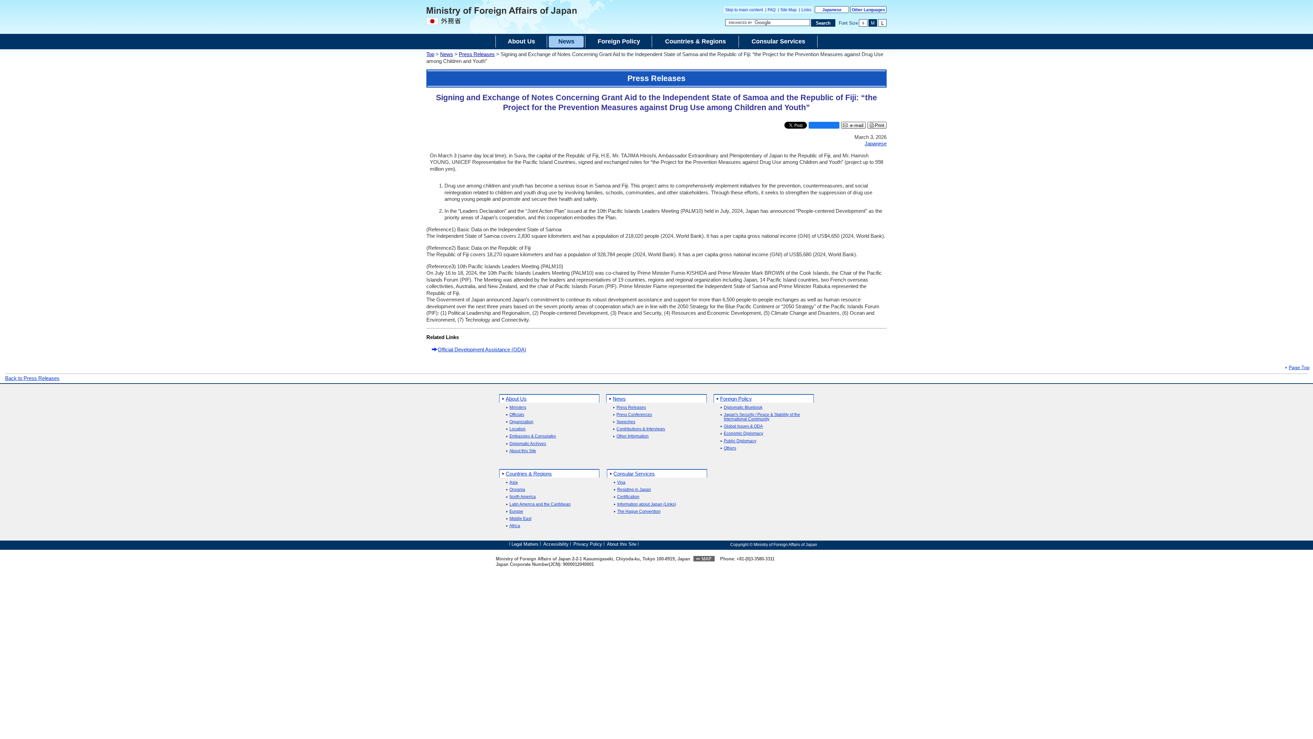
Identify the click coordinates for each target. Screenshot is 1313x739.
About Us (516, 399)
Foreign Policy (736, 399)
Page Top (1299, 367)
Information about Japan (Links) (646, 504)
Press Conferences (634, 415)
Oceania (517, 490)
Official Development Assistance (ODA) (482, 349)
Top (430, 54)
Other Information (632, 436)
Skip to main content (744, 10)
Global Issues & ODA (743, 426)
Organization (521, 422)
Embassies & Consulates (532, 436)
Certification (628, 497)
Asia (513, 482)
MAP (707, 558)
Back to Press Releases (32, 378)
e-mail (856, 125)
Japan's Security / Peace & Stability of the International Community (762, 417)
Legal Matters (525, 544)
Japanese (831, 10)
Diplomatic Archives (527, 444)
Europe (516, 511)
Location (517, 429)
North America (522, 497)
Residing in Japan (634, 490)
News (446, 54)
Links (806, 10)
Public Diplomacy (740, 441)
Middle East (520, 519)
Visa (621, 482)
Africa (514, 526)
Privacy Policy (587, 544)
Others (730, 448)
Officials (516, 415)
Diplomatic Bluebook (743, 407)
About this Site (522, 451)
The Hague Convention (639, 511)
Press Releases (477, 54)
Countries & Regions (529, 474)
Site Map (788, 10)
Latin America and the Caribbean (540, 504)
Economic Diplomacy (743, 433)
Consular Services (634, 474)
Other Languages (868, 10)
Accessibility (556, 544)
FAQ (771, 10)
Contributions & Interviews (640, 429)
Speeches (625, 422)
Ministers (517, 407)
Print (879, 125)
